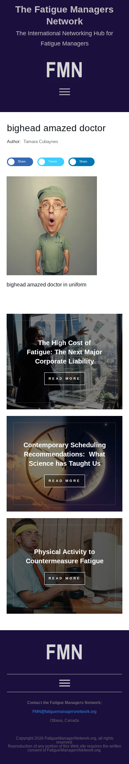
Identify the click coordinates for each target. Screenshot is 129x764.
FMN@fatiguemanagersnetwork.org (64, 711)
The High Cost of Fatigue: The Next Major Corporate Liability (64, 352)
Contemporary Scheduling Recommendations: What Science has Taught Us (64, 454)
